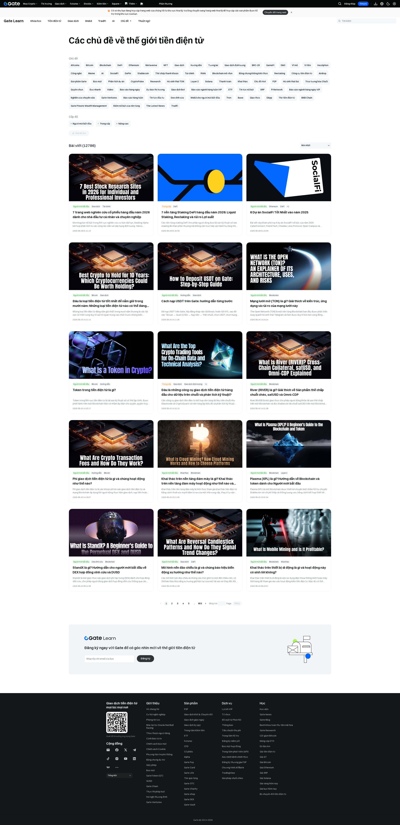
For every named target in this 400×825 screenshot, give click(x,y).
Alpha (187, 757)
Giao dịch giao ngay (194, 719)
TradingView (228, 772)
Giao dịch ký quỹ (192, 725)
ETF (186, 735)
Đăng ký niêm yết (231, 741)
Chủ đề (125, 20)
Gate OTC (189, 783)
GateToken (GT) (154, 775)
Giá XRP (264, 772)
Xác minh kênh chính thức (235, 757)
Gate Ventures (154, 802)
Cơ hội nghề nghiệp (155, 714)
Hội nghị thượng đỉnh (156, 796)
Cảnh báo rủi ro (154, 738)
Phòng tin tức (153, 719)
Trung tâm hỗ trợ (230, 735)
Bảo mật (150, 770)
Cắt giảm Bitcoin (268, 735)
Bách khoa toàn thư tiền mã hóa (276, 725)
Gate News (266, 714)
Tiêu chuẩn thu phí (231, 730)
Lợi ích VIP (227, 709)
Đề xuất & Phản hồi (231, 719)
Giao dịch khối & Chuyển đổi (198, 714)
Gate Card (189, 767)
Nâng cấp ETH (267, 741)
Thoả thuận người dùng (158, 733)
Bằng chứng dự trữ (155, 759)
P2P (186, 709)
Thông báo (227, 725)
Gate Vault (189, 804)
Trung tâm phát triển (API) (235, 751)
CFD (186, 746)
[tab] (36, 20)
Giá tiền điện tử (267, 751)
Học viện (264, 709)
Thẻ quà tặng (191, 778)
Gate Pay (189, 762)
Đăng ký (363, 3)
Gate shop (189, 794)
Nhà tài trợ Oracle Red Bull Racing (159, 726)
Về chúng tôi (152, 709)
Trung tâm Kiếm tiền (194, 730)
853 (200, 603)
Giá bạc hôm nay (268, 788)
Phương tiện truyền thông (159, 754)
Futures (188, 741)
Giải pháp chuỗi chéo (232, 778)
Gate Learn (14, 20)
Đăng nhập (349, 3)
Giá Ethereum (267, 767)
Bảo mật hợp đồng (231, 746)
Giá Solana (265, 778)
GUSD (149, 781)
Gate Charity (191, 788)
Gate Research (268, 730)
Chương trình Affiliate (233, 767)
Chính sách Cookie (156, 749)
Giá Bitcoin (265, 762)
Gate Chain (152, 786)
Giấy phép (151, 765)
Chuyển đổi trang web (275, 12)
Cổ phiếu (188, 751)
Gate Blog (265, 719)
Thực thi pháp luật (155, 791)
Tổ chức (226, 714)
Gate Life (189, 772)
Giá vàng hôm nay (269, 783)
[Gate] (12, 4)
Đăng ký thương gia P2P (234, 762)
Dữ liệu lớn (265, 746)
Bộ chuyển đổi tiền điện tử (273, 794)
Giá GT (263, 757)
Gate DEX (189, 799)
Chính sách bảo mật (156, 743)
